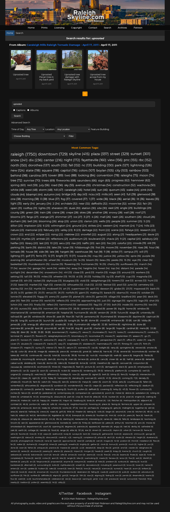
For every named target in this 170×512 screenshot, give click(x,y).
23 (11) (129, 288)
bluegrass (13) (71, 280)
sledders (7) (89, 344)
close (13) (78, 272)
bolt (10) (116, 304)
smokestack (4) (18, 426)
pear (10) (142, 296)
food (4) (55, 430)
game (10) (101, 296)
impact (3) (78, 451)
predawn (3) (111, 462)
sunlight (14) (18, 272)
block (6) (65, 355)
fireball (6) (73, 363)
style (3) (142, 455)
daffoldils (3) (46, 475)
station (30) (89, 208)
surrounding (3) (44, 465)
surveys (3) (77, 434)
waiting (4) (151, 397)
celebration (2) (58, 479)
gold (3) (116, 448)
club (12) (89, 284)
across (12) (140, 280)
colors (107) (87, 170)
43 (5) (125, 389)
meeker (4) (56, 400)
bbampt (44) (34, 194)
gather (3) (95, 444)
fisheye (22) (132, 230)
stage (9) (134, 312)
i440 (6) (24, 355)
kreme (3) (126, 451)
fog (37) (65, 199)
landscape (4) (136, 419)
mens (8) (144, 328)
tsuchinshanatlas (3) (41, 479)
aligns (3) (57, 475)
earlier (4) (15, 408)
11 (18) (107, 251)
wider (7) (141, 340)
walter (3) (21, 444)
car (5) (26, 371)
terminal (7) (17, 336)
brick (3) (117, 434)
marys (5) (86, 382)
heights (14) (90, 268)
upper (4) (137, 404)
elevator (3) (130, 437)
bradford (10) (129, 296)
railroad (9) (16, 316)
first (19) (100, 247)
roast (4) (54, 412)
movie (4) (150, 423)
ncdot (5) (65, 371)
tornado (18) (18, 251)
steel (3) (80, 441)
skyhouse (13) (54, 280)
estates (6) (53, 351)
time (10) (75, 300)
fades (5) (49, 389)
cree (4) (130, 412)
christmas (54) (101, 185)
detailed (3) (90, 448)
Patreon (138, 27)
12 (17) (51, 255)
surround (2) (132, 479)
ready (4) (46, 408)
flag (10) (98, 304)
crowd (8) (105, 320)
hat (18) (98, 251)
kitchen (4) (140, 412)
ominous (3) (139, 434)
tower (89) (55, 175)
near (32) (84, 203)
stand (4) (23, 412)
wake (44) (132, 189)
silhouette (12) (75, 284)
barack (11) (109, 292)
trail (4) (127, 426)
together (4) (141, 408)
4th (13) (28, 280)
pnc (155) (130, 160)
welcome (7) (50, 340)
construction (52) (124, 185)
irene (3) (48, 441)
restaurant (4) (81, 419)
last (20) (44, 243)
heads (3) (99, 451)
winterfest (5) (17, 385)
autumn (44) (52, 194)
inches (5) (15, 393)
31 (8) (70, 324)
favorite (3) (23, 434)
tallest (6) (97, 351)
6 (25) (46, 225)
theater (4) (81, 412)
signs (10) (132, 300)
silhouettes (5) (32, 385)
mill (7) (116, 344)
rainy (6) (115, 347)
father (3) (32, 448)
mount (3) (54, 472)
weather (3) (92, 462)
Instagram (103, 493)
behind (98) (19, 175)
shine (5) (116, 378)
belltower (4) (98, 423)
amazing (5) (60, 389)
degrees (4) (70, 426)
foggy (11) (42, 296)
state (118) (33, 170)
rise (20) (76, 243)
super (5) (34, 371)
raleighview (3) (145, 448)
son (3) (23, 468)
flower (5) (134, 389)
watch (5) (45, 382)
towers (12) (118, 280)
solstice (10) (65, 308)
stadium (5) (148, 385)
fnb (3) (26, 475)
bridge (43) (69, 194)
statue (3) (29, 437)
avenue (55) (83, 185)
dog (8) (79, 328)
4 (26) (95, 216)
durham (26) (18, 221)
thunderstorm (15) (39, 264)
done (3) (14, 448)
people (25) (118, 221)
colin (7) (138, 344)
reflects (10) (62, 300)
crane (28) (58, 212)
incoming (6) (28, 359)
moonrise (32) (118, 203)
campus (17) (131, 251)
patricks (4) (82, 426)
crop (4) (79, 397)
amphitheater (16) (36, 260)
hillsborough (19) (84, 247)
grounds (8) (50, 328)
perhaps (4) (93, 408)
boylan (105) (105, 170)
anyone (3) (68, 462)
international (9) (19, 312)
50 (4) (81, 430)
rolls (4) (100, 412)
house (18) (32, 251)
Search (107, 27)
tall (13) (28, 276)
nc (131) (87, 165)
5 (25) (147, 221)
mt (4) (52, 419)
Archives (122, 27)
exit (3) (139, 458)
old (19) (151, 243)
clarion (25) (91, 221)
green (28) (32, 212)
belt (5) (105, 374)
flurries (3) (29, 458)
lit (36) (140, 199)
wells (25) (104, 221)
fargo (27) (33, 216)
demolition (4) (43, 415)
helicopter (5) (64, 378)
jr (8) (23, 324)
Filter (71, 136)
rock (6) (94, 355)
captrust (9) (152, 316)
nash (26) (118, 216)
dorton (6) (52, 363)
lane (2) (123, 479)
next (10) (28, 304)
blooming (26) (48, 221)
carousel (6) (126, 363)
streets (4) (90, 415)
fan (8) (84, 320)
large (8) (110, 328)
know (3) (130, 465)
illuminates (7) (100, 332)
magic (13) (115, 272)
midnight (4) (128, 408)
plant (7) (15, 340)
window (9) (143, 308)
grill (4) (62, 412)
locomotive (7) (96, 336)
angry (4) (118, 426)
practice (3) (54, 448)
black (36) (115, 199)
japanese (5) (16, 389)
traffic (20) (88, 243)
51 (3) (40, 434)
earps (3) (47, 434)
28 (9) (76, 308)
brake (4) (15, 397)
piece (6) (64, 351)
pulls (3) (125, 472)
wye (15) (136, 260)
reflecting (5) (135, 385)
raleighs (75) (129, 175)
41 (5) (108, 378)
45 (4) (104, 397)
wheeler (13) (60, 276)
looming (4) (150, 419)
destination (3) (83, 472)
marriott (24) (127, 225)
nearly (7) (94, 340)
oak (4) (14, 430)
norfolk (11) (72, 292)
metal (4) (119, 393)
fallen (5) (147, 382)
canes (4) (108, 419)
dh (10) (14, 308)
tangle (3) (71, 458)
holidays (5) (65, 374)
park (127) (122, 165)
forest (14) (104, 268)
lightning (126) (141, 165)
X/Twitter (66, 493)
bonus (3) (113, 444)
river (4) (82, 408)
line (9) (14, 320)
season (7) (138, 336)
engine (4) (140, 397)
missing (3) (96, 434)
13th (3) (83, 475)
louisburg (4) (79, 400)
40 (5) (44, 378)
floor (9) (70, 316)
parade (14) (141, 268)
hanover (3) (138, 430)
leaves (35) (152, 199)
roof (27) (140, 212)
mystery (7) (75, 332)
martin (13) (102, 272)
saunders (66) (87, 180)
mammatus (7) (104, 344)
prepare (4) (149, 404)
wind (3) (26, 455)
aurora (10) (25, 308)
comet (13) (17, 280)
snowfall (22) (88, 234)
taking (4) (91, 412)
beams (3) (124, 455)
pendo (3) (127, 475)
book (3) (23, 472)
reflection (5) (121, 385)
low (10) (153, 304)
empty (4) (15, 419)
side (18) (43, 251)
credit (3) (62, 437)
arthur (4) (119, 423)
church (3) (136, 451)
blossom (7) (17, 347)
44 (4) (36, 397)
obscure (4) (26, 419)
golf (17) (30, 255)
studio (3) (120, 437)
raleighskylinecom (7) (59, 336)
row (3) (100, 455)
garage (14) (39, 268)
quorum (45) (117, 189)
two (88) (71, 175)
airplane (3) (128, 434)
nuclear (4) (113, 397)
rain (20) (101, 243)
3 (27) (87, 216)
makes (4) (25, 400)
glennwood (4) (52, 423)
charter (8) (99, 328)
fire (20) (111, 243)
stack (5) (123, 367)
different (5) (53, 374)
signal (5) (96, 374)
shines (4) (15, 400)
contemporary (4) (65, 393)
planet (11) (78, 296)
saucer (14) (25, 268)
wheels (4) (56, 408)
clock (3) (104, 444)
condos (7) (153, 332)
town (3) (81, 455)
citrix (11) (90, 296)
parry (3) (25, 462)
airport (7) (29, 336)
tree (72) (16, 180)
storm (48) (46, 189)
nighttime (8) (128, 324)
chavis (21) (113, 238)
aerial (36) (129, 199)
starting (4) (68, 419)
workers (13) (143, 272)
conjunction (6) (140, 363)
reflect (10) (52, 304)
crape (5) (97, 385)
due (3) (90, 475)
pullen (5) (82, 389)
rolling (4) (154, 393)
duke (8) (141, 324)
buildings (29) (142, 208)
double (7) (26, 344)
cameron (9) (87, 308)
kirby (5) (117, 389)
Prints (44, 27)
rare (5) (65, 382)
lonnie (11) (16, 296)
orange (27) (47, 216)
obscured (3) (51, 437)
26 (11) (61, 292)
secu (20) (64, 243)
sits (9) (93, 312)
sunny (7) (40, 347)
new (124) (18, 170)
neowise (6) (16, 367)
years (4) (131, 415)
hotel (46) (90, 189)
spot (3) (55, 458)
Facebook (84, 493)
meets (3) (103, 458)
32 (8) (104, 324)
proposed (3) (56, 462)
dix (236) (35, 160)
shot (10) (154, 300)
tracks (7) (52, 344)
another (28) (100, 212)
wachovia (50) (146, 185)
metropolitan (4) (132, 400)
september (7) (123, 336)
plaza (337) (100, 154)
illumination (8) (82, 324)
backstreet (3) (17, 465)
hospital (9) (67, 312)
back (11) (154, 288)
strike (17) (116, 251)
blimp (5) (114, 374)
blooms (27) (18, 216)
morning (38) (30, 199)
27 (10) (107, 304)
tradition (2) (25, 482)
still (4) (151, 408)
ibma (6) (84, 363)
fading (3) (110, 475)
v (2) (106, 479)
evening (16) (18, 260)
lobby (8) (146, 320)
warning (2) (87, 479)
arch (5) (100, 367)
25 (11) (41, 292)
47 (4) (75, 408)
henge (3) (74, 475)
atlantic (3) (58, 451)
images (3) (108, 441)
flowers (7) (41, 336)
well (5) (146, 371)
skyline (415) (79, 154)
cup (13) (130, 276)
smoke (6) (152, 347)
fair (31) (147, 203)
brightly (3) (84, 444)
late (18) (54, 251)
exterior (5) (75, 382)
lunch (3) (47, 455)
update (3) (32, 468)
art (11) (66, 288)
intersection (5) (147, 374)
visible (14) (64, 268)
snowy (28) (115, 212)
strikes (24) (94, 225)
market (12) (35, 284)
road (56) (57, 185)
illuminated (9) (108, 316)
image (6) (42, 351)
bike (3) (80, 458)
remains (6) (76, 351)
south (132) (59, 165)
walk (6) (118, 355)
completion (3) (90, 437)
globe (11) (119, 288)
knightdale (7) (74, 344)
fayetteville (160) (93, 160)
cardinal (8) (132, 328)
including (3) (106, 465)
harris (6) (107, 351)
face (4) (139, 415)
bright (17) (62, 255)
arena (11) (54, 296)
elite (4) (73, 430)
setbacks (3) (16, 455)
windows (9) (38, 316)
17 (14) (14, 268)
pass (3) (74, 448)
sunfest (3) (35, 475)
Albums (34, 110)
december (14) (34, 272)
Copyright (76, 27)
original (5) (16, 374)
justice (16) (110, 255)
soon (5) (44, 371)
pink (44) (146, 189)
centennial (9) (36, 312)
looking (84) (86, 175)
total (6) (56, 355)
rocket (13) (39, 280)
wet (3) (99, 441)
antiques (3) (42, 448)
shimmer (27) (63, 216)
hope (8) (120, 328)
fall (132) (74, 165)
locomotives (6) (139, 351)
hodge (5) (134, 374)
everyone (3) (80, 462)
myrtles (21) (28, 238)
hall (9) (79, 316)
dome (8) (94, 320)
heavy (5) (56, 382)
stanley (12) (17, 288)
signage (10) (118, 300)
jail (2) (95, 479)
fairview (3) (113, 458)
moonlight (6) (105, 355)
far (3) (13, 444)
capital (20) (134, 238)
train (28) (45, 212)
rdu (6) (14, 351)
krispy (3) (117, 451)
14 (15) (81, 260)
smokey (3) (40, 437)
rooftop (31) (30, 208)
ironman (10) (50, 308)
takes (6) (15, 355)
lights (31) (44, 208)
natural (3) (96, 468)
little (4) (70, 412)
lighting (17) (17, 255)
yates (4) (110, 423)
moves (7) (110, 336)
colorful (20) (124, 243)
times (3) (53, 444)
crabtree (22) (72, 234)
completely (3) (17, 458)
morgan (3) (89, 451)
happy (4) (45, 400)
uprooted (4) (98, 393)
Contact (92, 27)
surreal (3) (118, 468)
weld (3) (21, 479)
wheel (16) (54, 260)
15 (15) (127, 260)
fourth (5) (72, 389)
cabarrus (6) (17, 363)
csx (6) (95, 347)
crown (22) (17, 234)
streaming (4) (46, 397)
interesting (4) (95, 419)
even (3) (23, 448)
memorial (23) (33, 230)
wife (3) (63, 455)
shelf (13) (120, 276)
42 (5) (115, 382)
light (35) (16, 203)
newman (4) (131, 423)
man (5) (88, 385)
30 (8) (129, 320)
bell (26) (32, 221)
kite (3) (63, 458)
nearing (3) (77, 437)
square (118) (50, 170)
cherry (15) (113, 264)
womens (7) (84, 347)
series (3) (25, 451)
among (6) (41, 359)
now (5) (76, 374)
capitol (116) (68, 170)
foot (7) (112, 332)
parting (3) (62, 444)
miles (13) (46, 276)
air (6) (122, 359)
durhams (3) (31, 444)
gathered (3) (107, 434)
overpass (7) (73, 340)
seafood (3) (57, 434)
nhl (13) (68, 272)
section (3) (15, 451)
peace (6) (139, 359)
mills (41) (107, 194)
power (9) (112, 308)
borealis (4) (65, 423)
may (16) (97, 255)
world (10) (49, 300)
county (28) (18, 212)
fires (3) (107, 455)
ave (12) (129, 280)
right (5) (36, 378)
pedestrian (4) (49, 393)
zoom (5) (106, 382)
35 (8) (41, 332)
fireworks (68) (66, 180)
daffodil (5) (94, 389)
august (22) (104, 234)
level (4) (88, 397)
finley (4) (86, 423)
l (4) (108, 400)
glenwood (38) (146, 194)
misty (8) (15, 332)
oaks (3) (52, 468)
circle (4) (121, 415)
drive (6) (32, 351)
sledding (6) (30, 363)
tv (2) (101, 479)
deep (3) (100, 448)
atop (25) (63, 221)
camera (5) (54, 371)
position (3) (125, 441)
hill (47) (58, 189)
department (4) (34, 426)
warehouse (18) (84, 251)
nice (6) (47, 355)
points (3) (123, 444)
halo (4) (14, 415)
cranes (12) (60, 284)
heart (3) (127, 468)
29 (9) (113, 312)
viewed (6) (140, 347)
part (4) (70, 397)
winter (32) (135, 203)
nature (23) (17, 230)
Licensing (59, 27)
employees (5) (144, 367)
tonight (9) (74, 320)
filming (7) (127, 344)
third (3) (134, 441)
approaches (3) (69, 441)
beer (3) (71, 468)
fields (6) (148, 355)
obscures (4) (60, 397)
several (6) (125, 351)
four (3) (14, 479)
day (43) (82, 194)
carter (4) (76, 423)
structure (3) (36, 451)
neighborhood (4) (79, 404)
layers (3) (57, 441)
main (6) (73, 359)
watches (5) (40, 374)
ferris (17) (41, 255)
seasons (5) (76, 371)
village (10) (114, 296)
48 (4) (149, 412)
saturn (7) (72, 347)
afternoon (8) (47, 324)
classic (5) (26, 378)
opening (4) (58, 426)
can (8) (136, 320)
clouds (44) (18, 194)
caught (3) (147, 451)
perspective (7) (108, 340)
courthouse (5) (134, 382)
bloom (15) (92, 260)
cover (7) (15, 344)
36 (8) (48, 332)
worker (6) (154, 351)
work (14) (52, 268)
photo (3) (102, 437)
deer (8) (25, 332)
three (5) (56, 367)
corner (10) (37, 300)
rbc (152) (145, 160)
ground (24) (79, 225)
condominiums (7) (137, 332)
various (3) (107, 430)
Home (31, 27)
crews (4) (44, 412)
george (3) (150, 434)
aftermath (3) (30, 465)
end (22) (30, 234)
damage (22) (89, 230)
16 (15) (102, 264)
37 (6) (116, 351)
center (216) (53, 160)
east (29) (113, 208)
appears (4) (94, 426)
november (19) (128, 247)
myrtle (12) (40, 288)
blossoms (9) (124, 316)
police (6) (94, 359)
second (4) (121, 412)
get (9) (27, 316)
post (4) (130, 397)
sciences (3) (107, 468)
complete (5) (134, 371)
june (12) (132, 284)
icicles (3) (46, 458)
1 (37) (92, 199)
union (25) (76, 221)
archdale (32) (69, 203)
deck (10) (153, 296)
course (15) (57, 264)
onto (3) (115, 455)
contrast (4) (16, 404)
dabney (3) (134, 462)
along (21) (118, 234)
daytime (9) (139, 316)
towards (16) (84, 255)
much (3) (132, 444)
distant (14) (127, 268)
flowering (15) (72, 264)
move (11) (135, 292)
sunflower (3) (16, 475)
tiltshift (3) (147, 458)
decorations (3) (92, 465)
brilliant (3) (146, 468)
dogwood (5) (46, 385)
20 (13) (87, 276)
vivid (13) (84, 280)
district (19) (44, 247)
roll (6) (92, 363)
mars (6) (41, 363)
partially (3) (90, 441)
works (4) (66, 408)
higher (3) (142, 444)
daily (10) (37, 308)
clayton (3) (117, 430)
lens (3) (56, 455)
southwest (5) (44, 367)
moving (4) (63, 404)
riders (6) (62, 363)
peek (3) (108, 451)
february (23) (51, 230)
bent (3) (86, 434)
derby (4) (135, 426)
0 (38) (43, 199)
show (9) (50, 316)
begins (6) (138, 355)
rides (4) (117, 419)
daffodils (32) (99, 203)
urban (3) (127, 430)
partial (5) (39, 389)
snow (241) (19, 160)
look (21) (15, 238)
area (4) (14, 412)
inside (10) (127, 304)
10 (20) (54, 243)
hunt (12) (153, 280)
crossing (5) (27, 374)
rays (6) (115, 363)
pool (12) (121, 284)
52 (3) (116, 441)
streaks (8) (60, 324)
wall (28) (129, 212)
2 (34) (56, 203)
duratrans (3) (152, 437)
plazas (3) (68, 451)
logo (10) (143, 300)
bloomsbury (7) (79, 336)
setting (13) (17, 276)
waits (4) (45, 404)
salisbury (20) (150, 238)
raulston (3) (135, 472)
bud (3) (144, 462)
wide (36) (102, 199)
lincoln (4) (15, 423)
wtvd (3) (14, 441)
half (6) (130, 359)
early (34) (29, 203)
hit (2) (54, 482)
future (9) (123, 312)
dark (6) (52, 359)
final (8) (70, 328)
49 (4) (68, 415)
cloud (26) (149, 216)
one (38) (16, 199)
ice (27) (77, 216)
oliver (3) (32, 472)
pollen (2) (35, 482)
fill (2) (149, 479)
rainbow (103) (139, 170)
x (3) (69, 437)
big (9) (121, 308)
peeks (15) (117, 260)
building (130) (103, 165)
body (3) (67, 434)
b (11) (21, 292)
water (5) (96, 382)
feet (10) (25, 300)
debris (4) (129, 393)
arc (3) (32, 462)
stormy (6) (62, 359)
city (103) (121, 170)
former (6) (83, 355)
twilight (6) (104, 347)
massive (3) (65, 448)
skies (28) (85, 212)
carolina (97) (38, 175)
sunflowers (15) (129, 264)
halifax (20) (17, 243)
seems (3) (91, 455)
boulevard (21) (97, 238)
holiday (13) (98, 276)
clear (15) (147, 260)
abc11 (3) (110, 437)
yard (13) (89, 272)
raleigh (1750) (24, 154)
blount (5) (15, 378)
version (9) (103, 312)
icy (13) (110, 276)
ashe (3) (14, 434)
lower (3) (139, 465)
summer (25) (134, 221)
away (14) (77, 268)
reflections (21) (59, 238)
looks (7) (121, 332)
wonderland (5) (75, 385)
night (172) (72, 160)
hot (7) (84, 340)
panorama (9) (91, 316)
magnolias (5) (68, 367)
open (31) (16, 208)
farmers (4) (127, 404)
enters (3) (15, 468)
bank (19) (31, 247)
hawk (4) (148, 415)
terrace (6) (83, 359)
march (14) (145, 264)
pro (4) (141, 423)
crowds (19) (139, 243)
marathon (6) (103, 363)
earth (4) (22, 430)
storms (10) (141, 304)
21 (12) (14, 284)
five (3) (132, 458)
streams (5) (16, 371)
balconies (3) (36, 455)
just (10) (106, 300)
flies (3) (156, 441)
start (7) (121, 340)
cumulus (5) (146, 389)
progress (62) (121, 180)
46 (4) (25, 404)
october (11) (147, 292)
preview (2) (113, 479)
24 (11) (14, 292)
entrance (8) (117, 320)
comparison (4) (83, 393)
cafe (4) (53, 404)
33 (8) (153, 328)
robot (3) (14, 472)
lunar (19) (68, 247)
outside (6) (16, 359)
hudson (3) (43, 468)
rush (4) (35, 400)
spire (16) (136, 255)
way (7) (151, 340)
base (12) (23, 284)
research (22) (148, 230)
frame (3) (148, 430)
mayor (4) (67, 400)
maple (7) (29, 347)
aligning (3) (99, 475)
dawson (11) (106, 288)
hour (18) (154, 247)
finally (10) (39, 304)
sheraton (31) (60, 208)
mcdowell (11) (54, 288)
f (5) (135, 378)
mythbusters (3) (67, 465)
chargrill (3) (43, 444)
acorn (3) (137, 468)
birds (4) (91, 400)
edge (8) (95, 324)
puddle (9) (61, 320)
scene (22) (117, 230)
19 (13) (72, 276)
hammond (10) (67, 304)
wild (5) (101, 378)
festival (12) (109, 284)
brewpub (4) (78, 415)
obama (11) (123, 292)
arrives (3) (72, 455)
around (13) (128, 272)
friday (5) (52, 378)
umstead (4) (26, 397)
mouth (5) (27, 382)
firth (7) (147, 344)
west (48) (31, 189)
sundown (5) (60, 385)
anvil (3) (124, 448)
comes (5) (29, 389)
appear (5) (86, 374)
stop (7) (62, 340)
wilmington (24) (61, 225)
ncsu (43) (94, 194)
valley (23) (67, 230)
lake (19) (56, 247)
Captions (20, 110)
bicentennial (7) (60, 332)
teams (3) (150, 475)
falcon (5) (25, 393)
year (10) (15, 300)
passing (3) (47, 451)
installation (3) (146, 441)
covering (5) (106, 389)
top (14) (115, 268)
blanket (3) (15, 462)
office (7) (131, 340)
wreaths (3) (74, 444)
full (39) (131, 194)
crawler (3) (133, 448)
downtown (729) (53, 154)
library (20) (31, 243)
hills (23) (149, 225)
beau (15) (105, 260)
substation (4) (142, 393)
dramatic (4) (106, 426)
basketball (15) (19, 264)
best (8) (39, 328)
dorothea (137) (39, 165)
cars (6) (104, 359)
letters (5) (109, 371)
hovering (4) (95, 404)
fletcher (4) (117, 400)
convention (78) (108, 175)
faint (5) (36, 382)
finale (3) (134, 455)
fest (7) (61, 347)
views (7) (86, 332)
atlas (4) (97, 397)
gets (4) (117, 408)
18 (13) (37, 276)
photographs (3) (26, 441)
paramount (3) (119, 465)
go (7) (147, 336)
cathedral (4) (147, 426)
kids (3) (101, 462)
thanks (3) (39, 441)
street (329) (119, 154)
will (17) (143, 251)
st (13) (79, 276)
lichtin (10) (16, 304)
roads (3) (104, 472)
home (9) (131, 308)
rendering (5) (89, 371)
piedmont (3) (115, 472)
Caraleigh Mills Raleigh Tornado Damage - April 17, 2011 (63, 44)
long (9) (23, 320)
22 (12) (98, 284)
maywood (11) (141, 288)
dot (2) (68, 479)
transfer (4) (45, 430)
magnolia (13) (144, 276)
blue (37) (54, 199)
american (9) (53, 312)
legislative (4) (58, 415)
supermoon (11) (80, 288)
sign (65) (104, 180)
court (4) (47, 426)
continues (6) (35, 355)
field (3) (79, 468)
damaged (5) (111, 367)
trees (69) (48, 180)
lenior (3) (123, 458)
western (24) (110, 225)
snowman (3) (42, 472)
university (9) (147, 312)
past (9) (61, 316)
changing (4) (106, 408)
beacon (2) (76, 479)
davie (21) (153, 234)
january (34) (43, 203)
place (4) (106, 404)
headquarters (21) (136, 234)
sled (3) (38, 458)
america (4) (26, 408)
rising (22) (57, 234)
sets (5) (122, 382)
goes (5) (132, 367)
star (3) (88, 430)
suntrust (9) (35, 320)
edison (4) (23, 415)
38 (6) (74, 355)
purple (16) (148, 255)
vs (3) (29, 479)
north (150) (19, 165)
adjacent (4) (146, 400)
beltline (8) (114, 324)
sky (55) (69, 185)
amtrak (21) (43, 238)
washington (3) (17, 437)
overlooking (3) (91, 458)
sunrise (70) (32, 180)
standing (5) (78, 378)
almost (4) (101, 400)
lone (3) (87, 468)
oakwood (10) (85, 304)
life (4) (59, 419)
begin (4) (110, 412)
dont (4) (36, 408)
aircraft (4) (36, 393)
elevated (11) (29, 296)
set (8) (61, 328)
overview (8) (17, 328)
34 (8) (33, 332)
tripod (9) (100, 308)
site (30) (102, 208)
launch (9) (48, 320)
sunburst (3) (123, 462)
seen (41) (119, 194)
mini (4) (112, 415)
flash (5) (80, 367)
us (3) (81, 448)
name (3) (149, 465)
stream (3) (96, 430)
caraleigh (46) (73, 189)
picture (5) (90, 367)
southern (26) (133, 216)
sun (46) (102, 189)
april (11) (94, 288)
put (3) (150, 444)
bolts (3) (55, 465)
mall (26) (105, 216)
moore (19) (112, 247)
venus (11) (51, 292)
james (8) (15, 324)
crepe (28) (72, 212)
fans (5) (124, 374)
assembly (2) (46, 482)
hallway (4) (34, 412)
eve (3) (118, 475)
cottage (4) (33, 430)
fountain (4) (102, 415)
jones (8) (29, 328)
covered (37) (80, 199)
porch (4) (109, 393)
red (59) (32, 185)
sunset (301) (140, 154)
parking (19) (17, 247)
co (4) (156, 412)
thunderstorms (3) (68, 472)
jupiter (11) (66, 296)
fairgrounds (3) (43, 462)
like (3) (108, 448)
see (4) (24, 423)
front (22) (104, 230)
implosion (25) (33, 225)
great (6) (87, 351)
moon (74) (146, 175)
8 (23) (77, 230)
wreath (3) (80, 465)
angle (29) (126, 208)
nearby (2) (15, 482)
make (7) (37, 340)
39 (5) (100, 371)
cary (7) (62, 344)
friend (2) (142, 479)
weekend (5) (29, 367)
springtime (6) (127, 347)
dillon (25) (17, 225)
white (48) (17, 189)
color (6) (23, 351)
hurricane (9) (81, 312)
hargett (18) (67, 251)
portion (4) (34, 404)
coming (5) (127, 378)
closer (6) (113, 359)
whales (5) (15, 382)
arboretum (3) (147, 472)
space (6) (127, 355)
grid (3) (65, 475)
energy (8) (33, 324)
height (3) (141, 437)
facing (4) (115, 404)
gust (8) (88, 328)
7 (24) (139, 225)
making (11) (96, 292)
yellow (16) (123, 255)
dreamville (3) (138, 475)
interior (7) (51, 347)
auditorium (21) (78, 238)
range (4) (64, 430)
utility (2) (61, 482)
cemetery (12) (146, 284)
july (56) (44, 185)
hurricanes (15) (89, 264)
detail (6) (150, 359)
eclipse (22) (43, 234)
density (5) (144, 378)
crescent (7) (39, 344)
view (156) (115, 160)
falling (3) (95, 472)
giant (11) (84, 292)
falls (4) (125, 419)
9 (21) (123, 238)
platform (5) (121, 371)
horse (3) (151, 455)
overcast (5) (90, 378)
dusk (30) (74, 208)
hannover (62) (140, 180)
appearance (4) (36, 423)
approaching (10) (91, 300)
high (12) (48, 284)
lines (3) (33, 434)
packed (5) (108, 385)
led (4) (33, 415)
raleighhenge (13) (101, 280)
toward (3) (61, 468)
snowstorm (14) (54, 272)
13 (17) (72, 255)
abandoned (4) (41, 419)
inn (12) (28, 288)
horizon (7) (26, 340)
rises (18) (143, 247)
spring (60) (18, 185)
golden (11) (31, 292)
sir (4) (122, 397)
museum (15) (69, 260)
